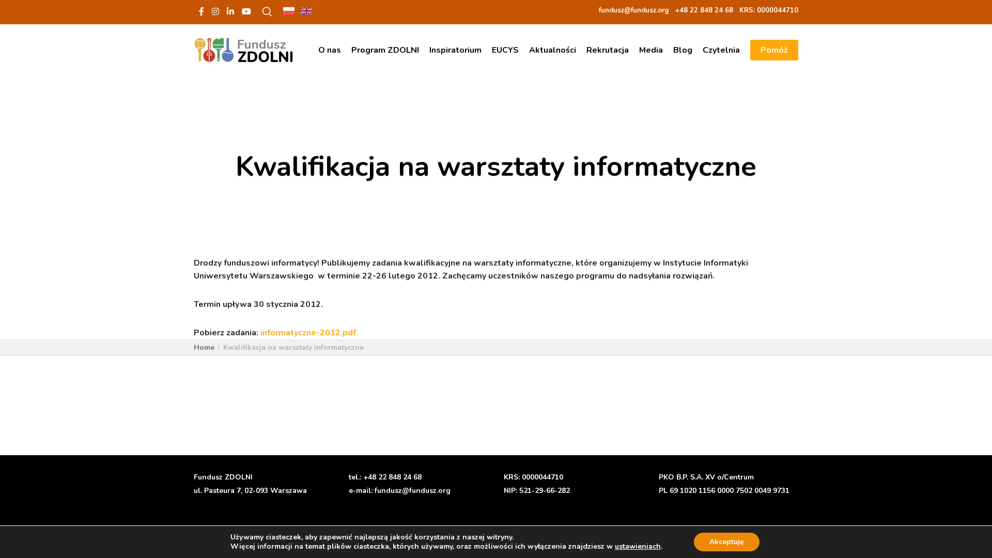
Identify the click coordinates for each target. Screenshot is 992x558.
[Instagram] (215, 11)
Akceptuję (726, 542)
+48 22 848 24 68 (392, 477)
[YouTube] (246, 11)
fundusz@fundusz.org (413, 490)
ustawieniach (638, 546)
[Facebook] (201, 11)
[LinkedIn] (230, 11)
